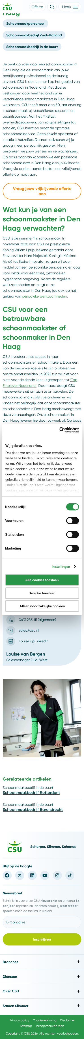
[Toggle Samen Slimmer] (42, 1006)
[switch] (72, 520)
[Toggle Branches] (42, 962)
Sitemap (26, 1026)
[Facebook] (7, 875)
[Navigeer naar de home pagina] (7, 7)
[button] (37, 6)
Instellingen (61, 566)
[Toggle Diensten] (42, 976)
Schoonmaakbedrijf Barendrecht (33, 809)
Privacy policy (19, 1020)
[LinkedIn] (32, 875)
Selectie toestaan (42, 593)
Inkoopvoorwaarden (50, 1026)
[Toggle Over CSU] (42, 991)
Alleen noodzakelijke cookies (42, 606)
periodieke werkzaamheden (44, 296)
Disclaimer (67, 1020)
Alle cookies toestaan (42, 580)
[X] (19, 875)
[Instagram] (57, 875)
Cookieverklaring (44, 1020)
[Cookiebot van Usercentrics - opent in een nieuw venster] (60, 430)
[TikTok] (69, 875)
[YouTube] (44, 875)
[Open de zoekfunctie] (52, 6)
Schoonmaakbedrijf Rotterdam (31, 792)
